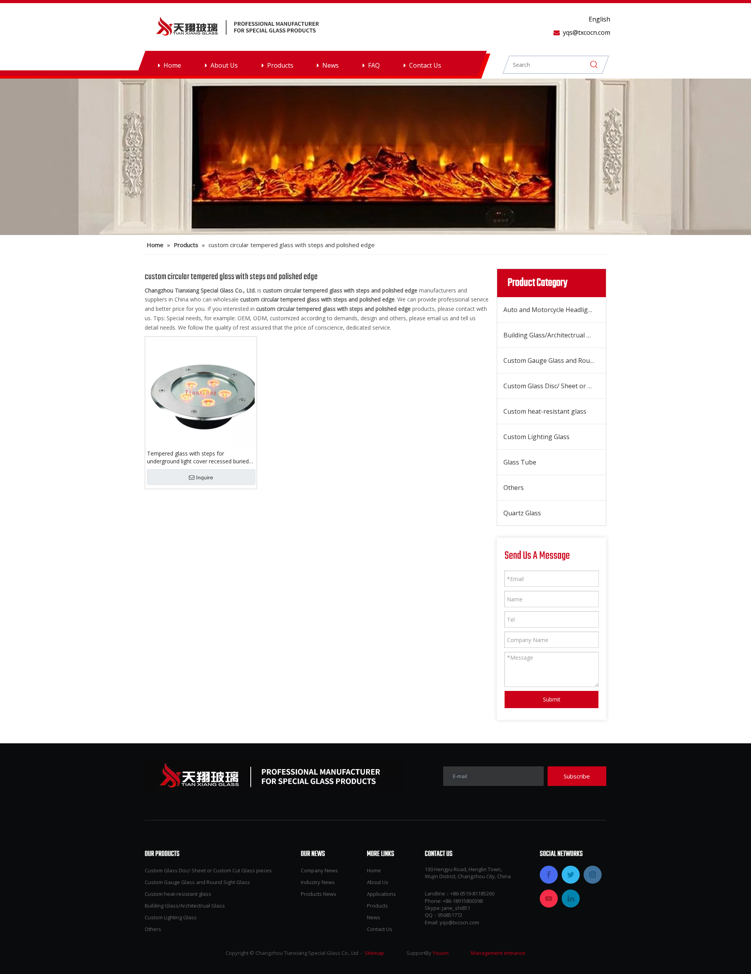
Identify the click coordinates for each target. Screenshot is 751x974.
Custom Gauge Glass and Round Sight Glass (554, 360)
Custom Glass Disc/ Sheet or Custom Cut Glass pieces (554, 386)
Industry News (318, 882)
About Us (224, 65)
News (330, 65)
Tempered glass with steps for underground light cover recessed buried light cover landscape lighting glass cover (198, 457)
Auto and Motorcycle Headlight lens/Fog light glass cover (554, 309)
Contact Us (425, 65)
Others (513, 487)
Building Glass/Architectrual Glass (552, 335)
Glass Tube (519, 462)
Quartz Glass (522, 513)
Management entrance (498, 952)
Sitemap (374, 952)
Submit (552, 699)
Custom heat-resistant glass (544, 411)
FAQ (374, 65)
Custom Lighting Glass (536, 436)
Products (280, 65)
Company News (319, 870)
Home (172, 65)
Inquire (204, 477)
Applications (381, 893)
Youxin (441, 952)
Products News (318, 893)
